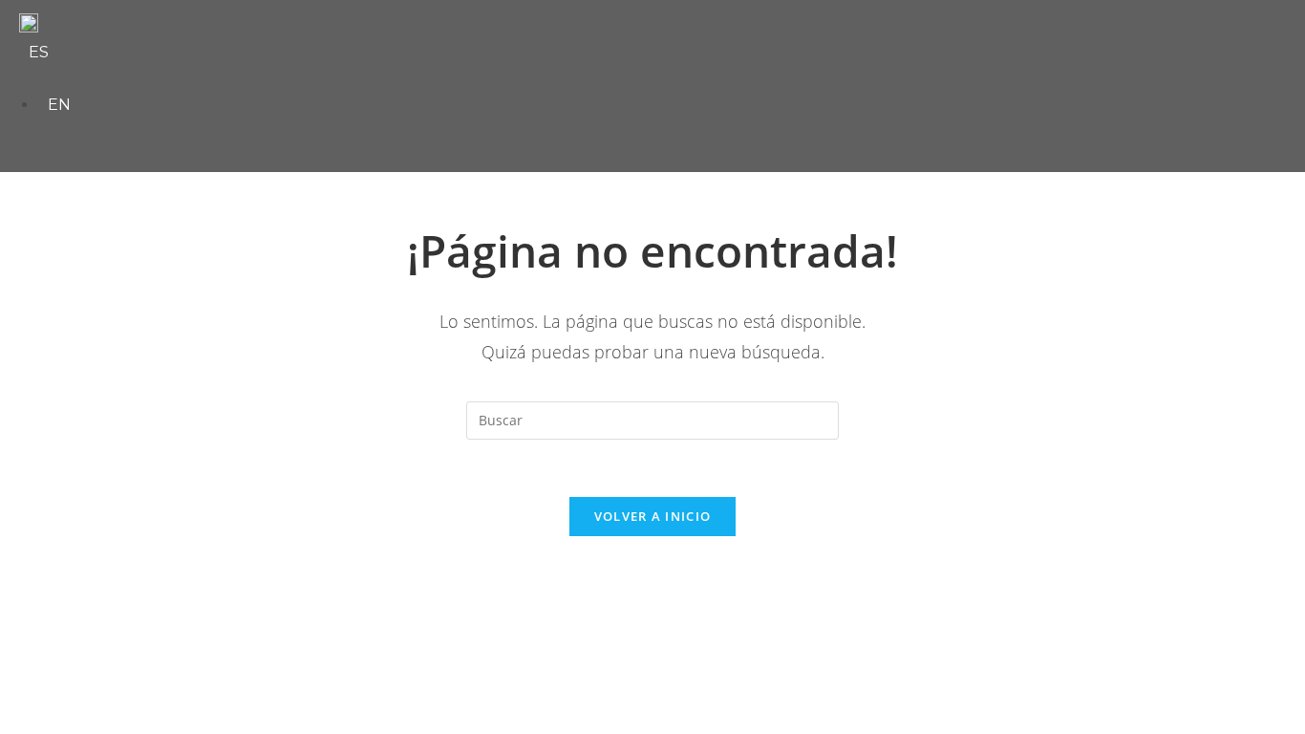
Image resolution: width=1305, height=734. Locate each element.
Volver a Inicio (653, 516)
